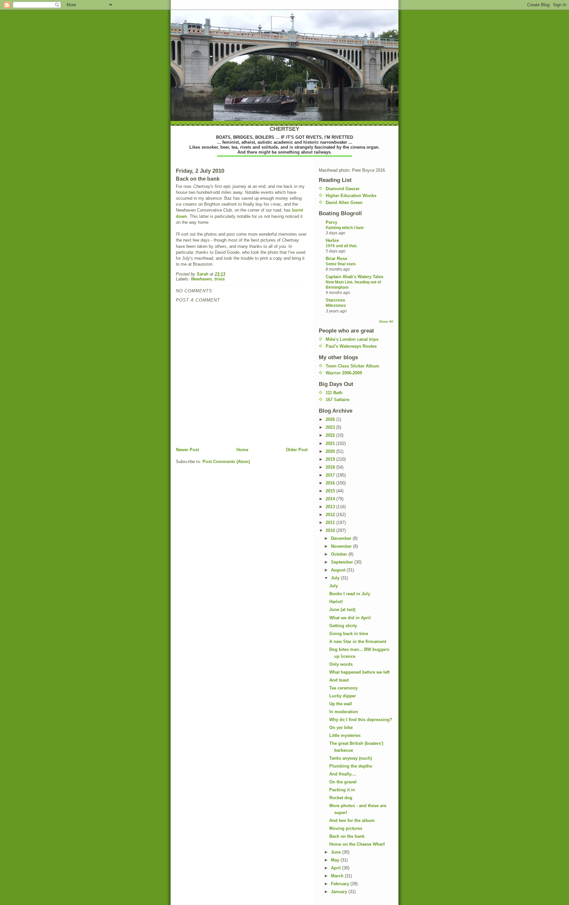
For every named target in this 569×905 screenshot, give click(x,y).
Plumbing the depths (350, 766)
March (338, 875)
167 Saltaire (337, 399)
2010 (331, 530)
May (335, 860)
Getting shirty (343, 625)
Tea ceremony (343, 688)
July (336, 577)
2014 (331, 498)
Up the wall (340, 703)
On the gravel (343, 781)
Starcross (335, 300)
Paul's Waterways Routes (351, 346)
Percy (331, 222)
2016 (331, 483)
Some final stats (341, 264)
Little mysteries (345, 735)
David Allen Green (344, 202)
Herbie (332, 240)
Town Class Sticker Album (352, 366)
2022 (331, 435)
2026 (331, 419)
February (340, 883)
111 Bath (334, 392)
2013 (331, 506)
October (339, 554)
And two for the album (352, 820)
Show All (386, 321)
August (339, 570)
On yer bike (341, 727)
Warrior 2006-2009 (344, 372)
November (342, 546)
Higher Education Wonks (351, 195)
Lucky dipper (342, 695)
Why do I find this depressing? (360, 719)
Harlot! (336, 601)
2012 (331, 514)
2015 (331, 490)
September (342, 562)
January (339, 891)
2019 (331, 459)
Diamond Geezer (343, 188)
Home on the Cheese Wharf (357, 844)
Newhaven (201, 279)
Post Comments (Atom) (226, 461)
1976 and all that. (341, 246)
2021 (331, 443)
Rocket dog (340, 797)
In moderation (343, 711)
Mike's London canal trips (352, 339)
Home (242, 449)
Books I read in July (349, 593)
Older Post (297, 449)
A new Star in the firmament (357, 641)
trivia (219, 279)
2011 (331, 522)
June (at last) (342, 609)
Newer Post (187, 449)
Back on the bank (347, 836)
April (336, 867)
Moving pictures (345, 828)
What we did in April (350, 617)
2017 (331, 475)
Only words (341, 664)
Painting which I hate (345, 227)
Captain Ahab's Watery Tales (354, 276)
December (342, 538)
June (336, 852)
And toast (339, 680)
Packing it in (342, 789)
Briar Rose (336, 258)
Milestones (336, 305)
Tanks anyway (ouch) (350, 758)
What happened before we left (359, 672)
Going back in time (348, 633)
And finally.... (342, 774)
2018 (331, 467)
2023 (331, 427)
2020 (331, 451)
